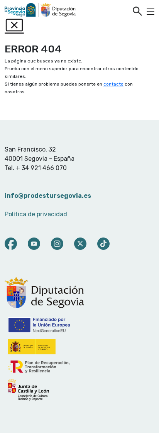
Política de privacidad (36, 214)
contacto (113, 84)
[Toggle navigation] (150, 11)
